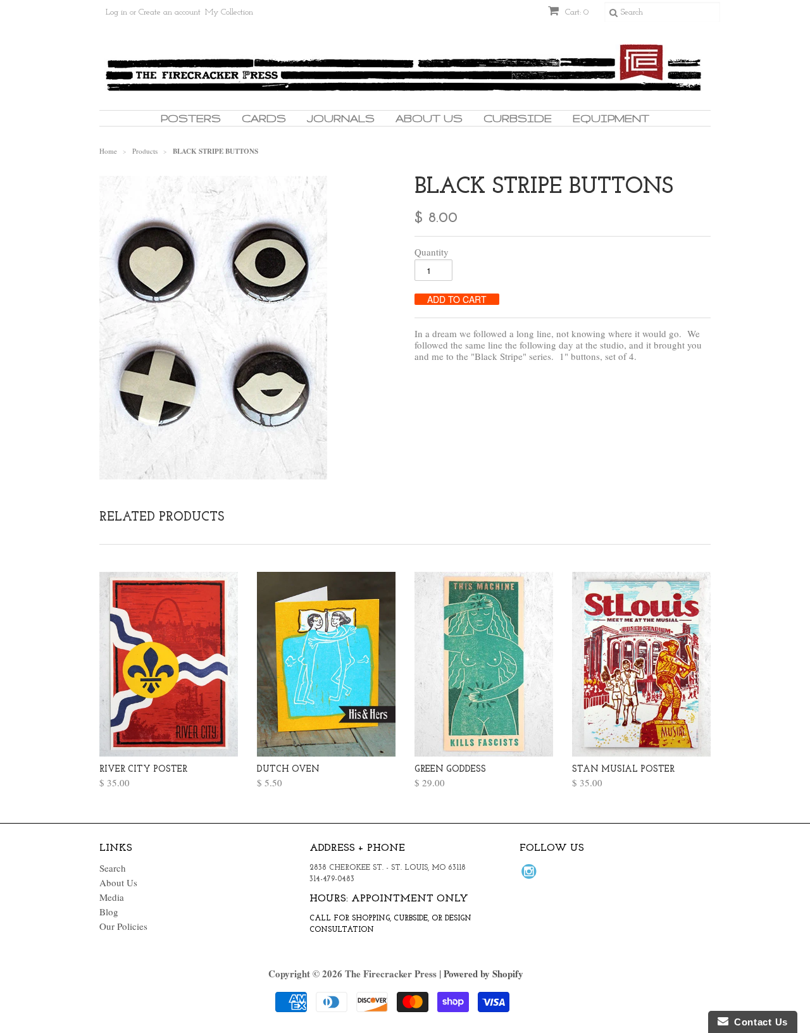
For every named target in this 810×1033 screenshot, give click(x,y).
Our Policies (123, 926)
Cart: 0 (576, 12)
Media (111, 897)
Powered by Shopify (483, 973)
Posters (191, 118)
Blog (108, 911)
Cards (264, 118)
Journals (341, 118)
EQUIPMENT (611, 118)
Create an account (170, 12)
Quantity (431, 251)
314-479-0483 (331, 879)
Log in (116, 12)
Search (112, 868)
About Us (429, 118)
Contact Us (758, 1022)
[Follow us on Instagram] (530, 875)
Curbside (517, 118)
